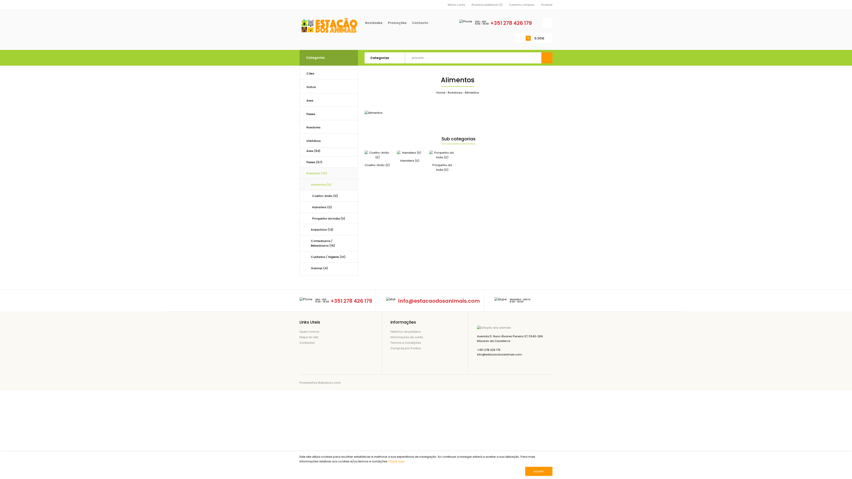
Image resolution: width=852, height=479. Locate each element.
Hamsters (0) (321, 207)
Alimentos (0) (321, 185)
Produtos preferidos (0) (487, 5)
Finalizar (546, 5)
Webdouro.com (329, 383)
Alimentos (472, 92)
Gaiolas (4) (319, 268)
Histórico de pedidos (405, 332)
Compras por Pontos (405, 348)
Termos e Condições (405, 343)
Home (440, 92)
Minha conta (456, 5)
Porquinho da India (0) (328, 218)
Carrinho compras (521, 5)
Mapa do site (309, 337)
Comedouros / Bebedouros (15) (323, 243)
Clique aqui (396, 461)
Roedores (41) (316, 173)
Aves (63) (313, 151)
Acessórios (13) (322, 230)
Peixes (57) (314, 162)
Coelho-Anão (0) (324, 196)
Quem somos (309, 332)
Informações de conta (406, 337)
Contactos (307, 343)
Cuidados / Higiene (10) (328, 257)
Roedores (455, 92)
